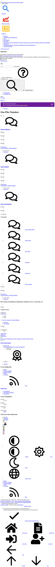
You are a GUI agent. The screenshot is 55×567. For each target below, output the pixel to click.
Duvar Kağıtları (28, 284)
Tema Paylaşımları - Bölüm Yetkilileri (9, 295)
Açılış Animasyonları (29, 229)
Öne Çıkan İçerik (7, 42)
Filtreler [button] (2, 307)
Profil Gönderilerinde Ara (30, 45)
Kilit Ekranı (27, 273)
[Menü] (1, 1)
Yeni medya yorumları (28, 42)
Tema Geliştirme (5, 129)
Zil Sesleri (27, 262)
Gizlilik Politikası (7, 372)
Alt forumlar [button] (3, 214)
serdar (4, 411)
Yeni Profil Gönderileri (39, 42)
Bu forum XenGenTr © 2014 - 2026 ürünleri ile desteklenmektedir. (16, 501)
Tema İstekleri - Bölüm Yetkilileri (8, 185)
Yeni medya (20, 42)
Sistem (27, 456)
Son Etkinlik (47, 42)
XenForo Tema (27, 506)
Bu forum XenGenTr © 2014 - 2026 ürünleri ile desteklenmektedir (16, 502)
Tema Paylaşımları (6, 204)
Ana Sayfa (5, 374)
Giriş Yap (3, 97)
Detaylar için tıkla (23, 105)
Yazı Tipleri (27, 251)
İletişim (5, 369)
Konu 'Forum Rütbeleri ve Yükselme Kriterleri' (14, 347)
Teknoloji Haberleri (7, 46)
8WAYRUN (20, 505)
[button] (23, 77)
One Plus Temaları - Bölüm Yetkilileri (10, 320)
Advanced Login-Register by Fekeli (9, 503)
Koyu (26, 467)
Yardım (5, 373)
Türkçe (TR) (28, 478)
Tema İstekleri (5, 167)
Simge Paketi (28, 240)
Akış (4, 38)
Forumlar (5, 36)
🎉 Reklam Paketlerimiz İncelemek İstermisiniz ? (12, 55)
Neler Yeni (5, 41)
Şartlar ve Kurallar (7, 371)
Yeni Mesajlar (6, 37)
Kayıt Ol (3, 100)
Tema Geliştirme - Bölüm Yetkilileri (9, 148)
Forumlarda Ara (13, 37)
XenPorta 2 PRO (4, 505)
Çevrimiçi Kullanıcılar (8, 45)
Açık (51, 456)
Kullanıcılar (6, 43)
